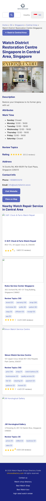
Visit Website (11, 191)
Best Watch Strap (23, 486)
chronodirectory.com (15, 473)
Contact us (23, 478)
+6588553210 (15, 180)
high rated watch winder (23, 493)
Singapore (19, 25)
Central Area (31, 25)
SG (11, 25)
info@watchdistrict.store (19, 185)
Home (5, 25)
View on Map (11, 199)
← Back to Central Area (16, 32)
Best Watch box (23, 489)
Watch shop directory (23, 482)
